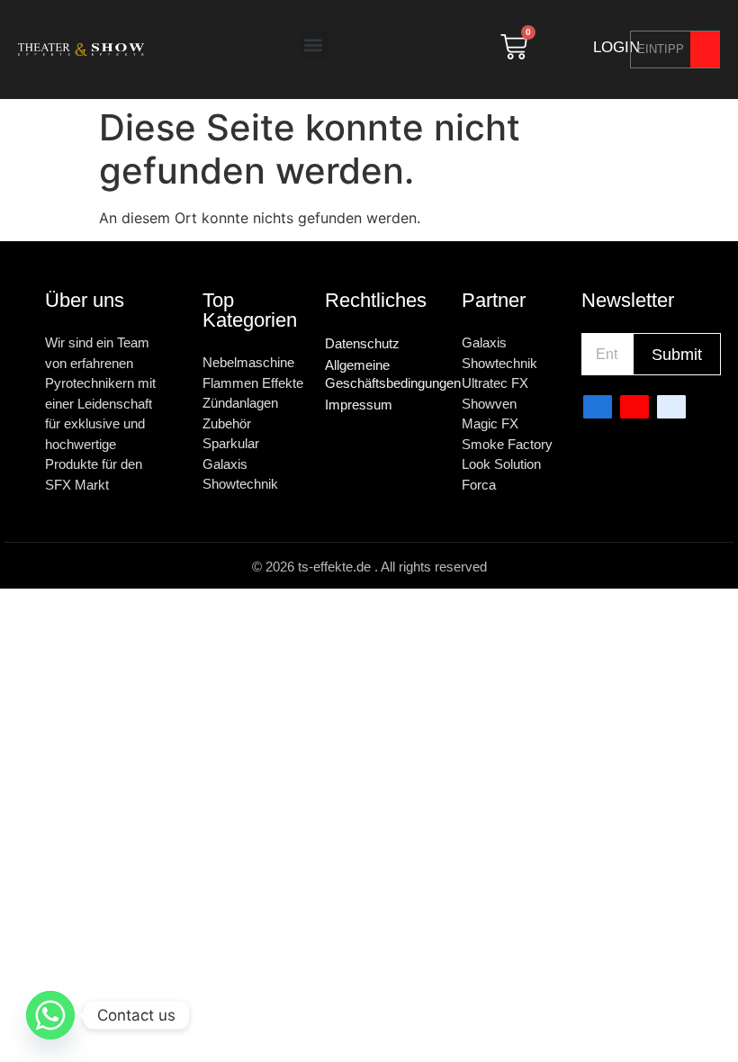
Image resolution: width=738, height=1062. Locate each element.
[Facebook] (597, 406)
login (616, 47)
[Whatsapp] (50, 1015)
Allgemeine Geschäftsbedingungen (384, 374)
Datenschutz (362, 343)
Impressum (358, 404)
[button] (313, 45)
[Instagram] (671, 406)
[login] (574, 47)
